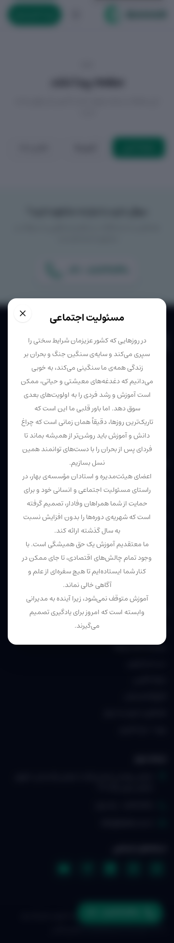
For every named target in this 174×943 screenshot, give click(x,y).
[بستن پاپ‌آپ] (22, 313)
